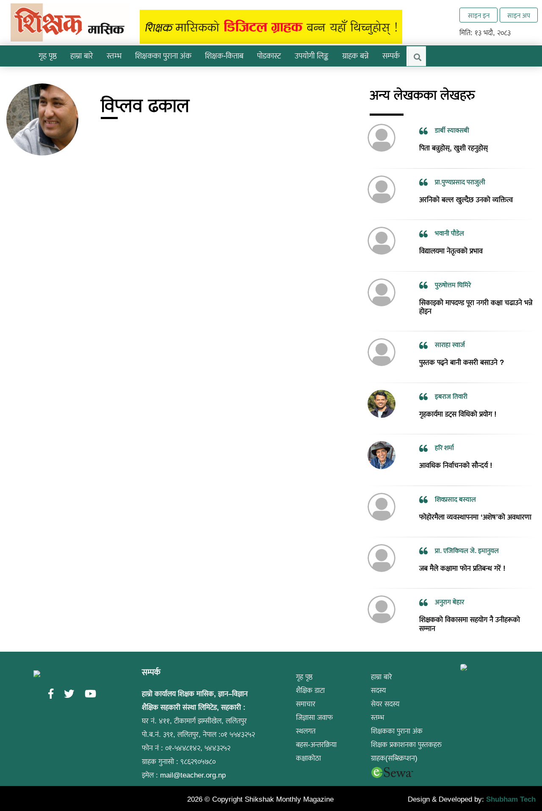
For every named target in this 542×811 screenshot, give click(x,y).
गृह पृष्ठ (48, 55)
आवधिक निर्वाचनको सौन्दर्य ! (455, 453)
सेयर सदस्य (385, 692)
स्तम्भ (377, 705)
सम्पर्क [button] (391, 55)
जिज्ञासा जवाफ (314, 705)
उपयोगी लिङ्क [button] (312, 55)
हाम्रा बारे (381, 665)
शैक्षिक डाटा (310, 678)
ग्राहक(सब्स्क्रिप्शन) (394, 746)
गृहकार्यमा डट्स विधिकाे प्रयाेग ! (458, 401)
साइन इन (478, 15)
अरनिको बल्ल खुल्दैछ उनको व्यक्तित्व (466, 187)
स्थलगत (305, 719)
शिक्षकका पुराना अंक (163, 55)
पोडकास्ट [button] (269, 55)
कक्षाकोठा (308, 746)
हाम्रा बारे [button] (81, 55)
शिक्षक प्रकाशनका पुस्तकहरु (406, 732)
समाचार (305, 692)
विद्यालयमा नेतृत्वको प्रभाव (451, 239)
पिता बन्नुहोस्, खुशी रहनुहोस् (453, 136)
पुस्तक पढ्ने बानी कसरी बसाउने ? (461, 350)
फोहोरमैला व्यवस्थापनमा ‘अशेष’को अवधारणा (475, 504)
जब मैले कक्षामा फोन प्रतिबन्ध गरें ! (462, 556)
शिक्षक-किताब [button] (224, 55)
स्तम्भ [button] (114, 55)
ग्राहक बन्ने (355, 55)
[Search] (417, 57)
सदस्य (378, 678)
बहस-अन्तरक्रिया (316, 732)
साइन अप (518, 15)
